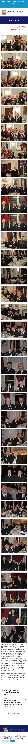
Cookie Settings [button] (5, 741)
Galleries (14, 20)
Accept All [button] (13, 741)
